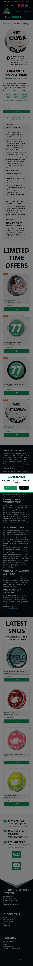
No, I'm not (24, 488)
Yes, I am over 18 (10, 488)
